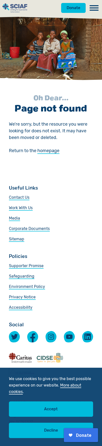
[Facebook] (32, 336)
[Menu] (94, 7)
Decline (51, 430)
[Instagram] (51, 337)
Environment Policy (27, 286)
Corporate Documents (29, 228)
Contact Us (19, 197)
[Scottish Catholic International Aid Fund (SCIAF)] (14, 7)
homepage (48, 150)
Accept (51, 409)
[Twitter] (14, 336)
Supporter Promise (26, 265)
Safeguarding (21, 276)
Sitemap (16, 239)
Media (14, 218)
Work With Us (21, 207)
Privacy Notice (22, 297)
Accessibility (20, 307)
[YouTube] (69, 336)
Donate (73, 7)
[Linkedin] (87, 336)
